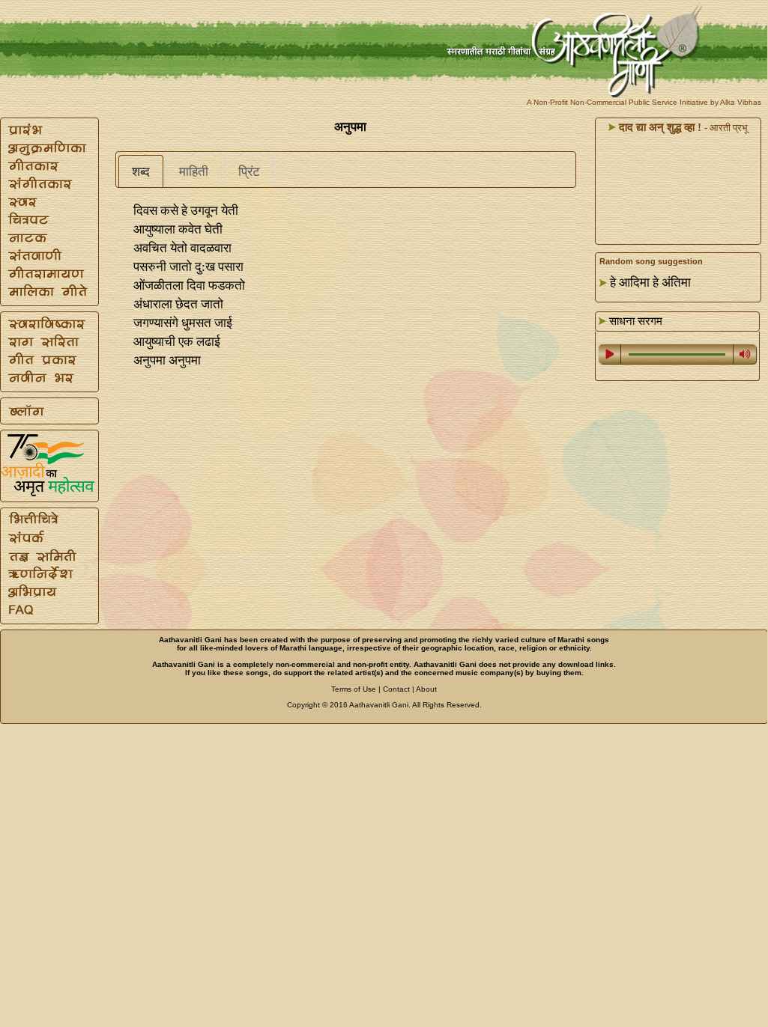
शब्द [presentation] (141, 172)
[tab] (140, 171)
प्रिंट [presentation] (249, 172)
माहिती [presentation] (193, 172)
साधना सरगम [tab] (634, 321)
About (426, 689)
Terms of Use (353, 689)
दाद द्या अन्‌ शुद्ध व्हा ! (658, 127)
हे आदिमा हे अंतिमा (650, 282)
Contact (396, 689)
